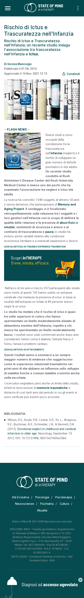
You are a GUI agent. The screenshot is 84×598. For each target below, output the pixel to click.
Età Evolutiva (20, 497)
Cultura (64, 503)
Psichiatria (47, 503)
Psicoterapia (63, 497)
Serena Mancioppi (19, 64)
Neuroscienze (24, 503)
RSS (52, 560)
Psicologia (42, 497)
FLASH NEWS (17, 129)
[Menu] (7, 8)
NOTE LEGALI (19, 556)
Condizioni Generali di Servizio (47, 556)
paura (49, 232)
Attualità (42, 510)
